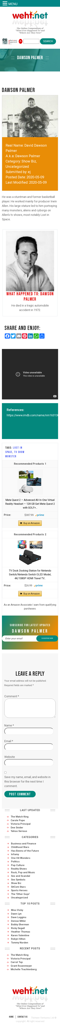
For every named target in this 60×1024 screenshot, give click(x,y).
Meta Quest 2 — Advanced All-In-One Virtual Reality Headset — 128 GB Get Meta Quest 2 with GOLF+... (30, 503)
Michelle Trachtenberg (24, 969)
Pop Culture (17, 865)
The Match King (19, 816)
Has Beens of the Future (25, 850)
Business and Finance (23, 843)
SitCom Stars (18, 886)
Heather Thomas (20, 931)
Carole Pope (18, 820)
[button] (5, 3)
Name (9, 725)
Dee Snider (17, 827)
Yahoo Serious (19, 831)
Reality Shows (19, 868)
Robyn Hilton (18, 938)
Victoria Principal (21, 823)
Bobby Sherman (20, 924)
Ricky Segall (18, 928)
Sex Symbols (18, 879)
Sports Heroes (19, 890)
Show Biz (16, 883)
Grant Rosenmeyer (21, 965)
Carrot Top (17, 962)
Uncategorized (19, 897)
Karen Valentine (20, 935)
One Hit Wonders (20, 858)
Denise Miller (18, 921)
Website (9, 757)
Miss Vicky (17, 910)
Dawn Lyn (16, 913)
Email (8, 741)
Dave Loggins (18, 917)
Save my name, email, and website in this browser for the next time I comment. (27, 781)
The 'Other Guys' (20, 894)
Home (11, 1016)
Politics (15, 861)
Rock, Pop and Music (23, 872)
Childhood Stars (20, 847)
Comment (11, 696)
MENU (12, 4)
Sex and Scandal (20, 876)
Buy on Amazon (32, 523)
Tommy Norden (19, 942)
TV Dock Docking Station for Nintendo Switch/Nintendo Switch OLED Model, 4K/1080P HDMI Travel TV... (30, 574)
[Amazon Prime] (39, 514)
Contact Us (22, 1016)
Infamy (15, 854)
